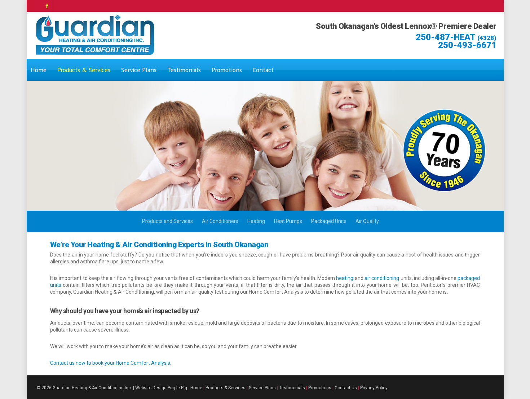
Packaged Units (328, 221)
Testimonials (184, 70)
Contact (263, 70)
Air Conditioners (220, 221)
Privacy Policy (374, 387)
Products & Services (83, 70)
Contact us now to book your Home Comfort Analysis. (110, 363)
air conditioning (382, 278)
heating (345, 278)
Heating (256, 221)
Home (39, 70)
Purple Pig (177, 387)
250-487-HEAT (456, 37)
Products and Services (167, 221)
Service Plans (138, 70)
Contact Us (346, 387)
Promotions (227, 70)
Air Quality (367, 221)
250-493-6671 (467, 45)
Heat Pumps (288, 221)
